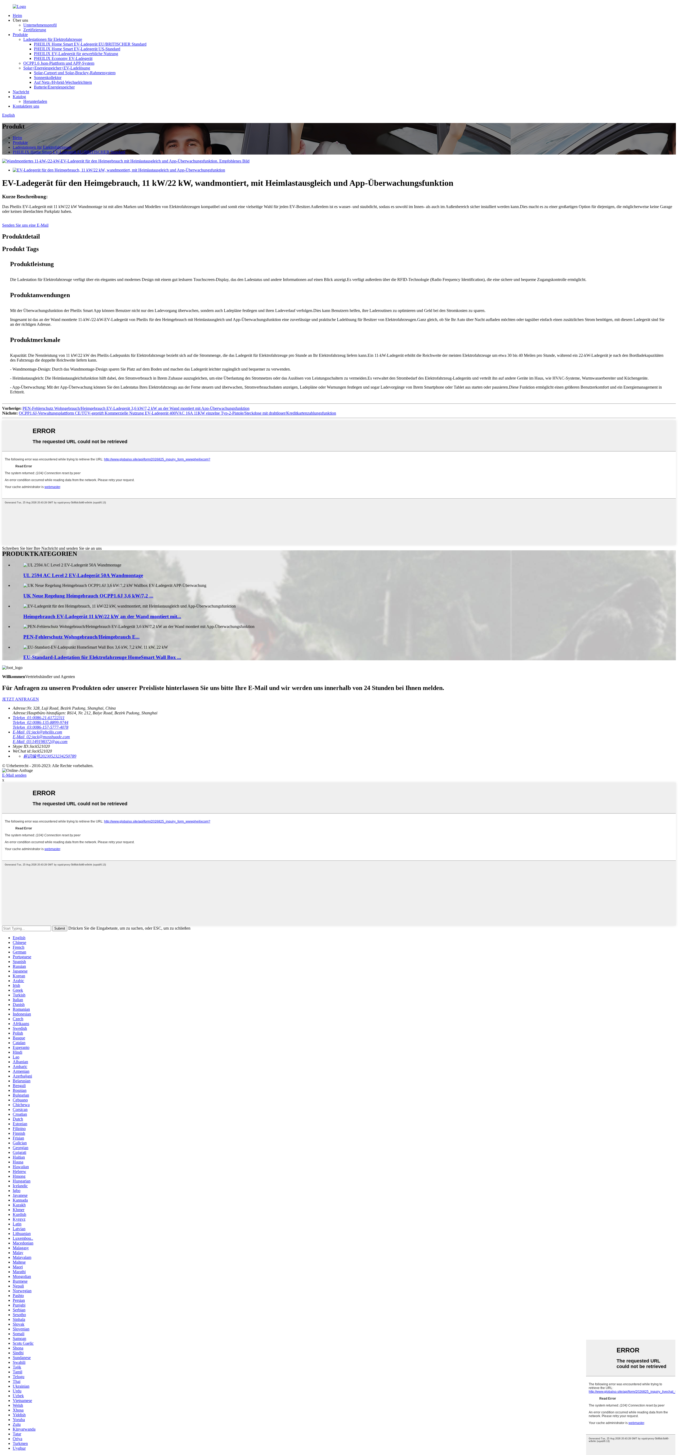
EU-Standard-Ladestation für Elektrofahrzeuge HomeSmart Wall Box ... (102, 657)
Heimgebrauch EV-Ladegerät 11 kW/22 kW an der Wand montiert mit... (102, 616)
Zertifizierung (34, 30)
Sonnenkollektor (47, 77)
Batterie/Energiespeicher (54, 87)
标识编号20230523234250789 (49, 756)
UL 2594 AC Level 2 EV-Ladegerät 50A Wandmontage (83, 575)
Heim (17, 15)
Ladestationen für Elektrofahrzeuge (52, 39)
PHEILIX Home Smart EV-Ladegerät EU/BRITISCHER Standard (90, 44)
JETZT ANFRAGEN (20, 699)
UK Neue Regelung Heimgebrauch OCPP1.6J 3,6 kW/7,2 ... (88, 596)
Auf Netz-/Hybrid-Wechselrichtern (63, 82)
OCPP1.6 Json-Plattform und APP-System (58, 63)
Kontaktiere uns (26, 106)
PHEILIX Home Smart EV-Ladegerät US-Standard (77, 49)
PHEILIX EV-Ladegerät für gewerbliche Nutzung (76, 53)
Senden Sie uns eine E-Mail (25, 225)
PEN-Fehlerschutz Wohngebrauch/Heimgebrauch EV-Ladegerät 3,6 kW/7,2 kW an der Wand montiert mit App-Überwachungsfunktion (136, 408)
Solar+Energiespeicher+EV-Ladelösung (56, 68)
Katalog (19, 96)
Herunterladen (35, 101)
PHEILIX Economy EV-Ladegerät (63, 58)
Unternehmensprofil (40, 25)
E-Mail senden (14, 775)
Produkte (20, 34)
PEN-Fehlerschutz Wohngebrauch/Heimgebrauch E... (81, 637)
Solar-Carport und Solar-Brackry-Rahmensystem (74, 73)
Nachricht (21, 92)
